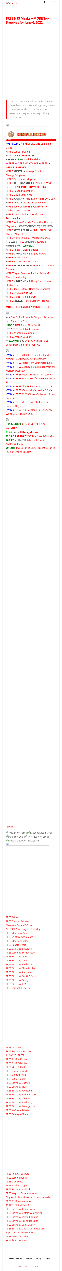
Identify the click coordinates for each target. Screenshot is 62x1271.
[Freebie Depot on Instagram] (22, 840)
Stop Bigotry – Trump (37, 300)
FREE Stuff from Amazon (19, 1201)
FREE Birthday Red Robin (19, 1090)
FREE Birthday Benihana (19, 964)
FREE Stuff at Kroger (17, 1059)
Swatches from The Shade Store (30, 202)
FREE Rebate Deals (16, 944)
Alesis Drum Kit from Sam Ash (38, 374)
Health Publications (24, 190)
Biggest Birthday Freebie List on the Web (28, 1197)
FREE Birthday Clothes (18, 1082)
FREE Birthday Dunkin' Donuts (22, 976)
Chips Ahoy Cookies (31, 325)
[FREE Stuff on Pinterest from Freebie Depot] (37, 836)
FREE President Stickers (18, 1051)
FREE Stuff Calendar (16, 1063)
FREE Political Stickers (17, 1173)
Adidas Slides (33, 159)
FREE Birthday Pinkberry (19, 1102)
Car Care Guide (21, 151)
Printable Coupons (29, 329)
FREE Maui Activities (16, 1067)
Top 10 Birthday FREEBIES (19, 1232)
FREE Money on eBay (17, 941)
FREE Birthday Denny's (18, 980)
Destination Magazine (25, 179)
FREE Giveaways (14, 1181)
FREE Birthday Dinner (17, 956)
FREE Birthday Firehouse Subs (22, 1220)
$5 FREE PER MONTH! (17, 1205)
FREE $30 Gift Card (16, 1074)
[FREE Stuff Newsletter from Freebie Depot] (15, 836)
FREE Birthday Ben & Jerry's (20, 1106)
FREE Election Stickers (17, 921)
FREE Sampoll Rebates (18, 988)
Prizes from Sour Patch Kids (37, 362)
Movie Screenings (22, 194)
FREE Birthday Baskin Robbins (22, 1217)
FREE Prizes (12, 917)
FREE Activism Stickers (18, 1236)
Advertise (29, 1259)
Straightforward (37, 253)
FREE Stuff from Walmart (19, 937)
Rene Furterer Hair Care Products (31, 289)
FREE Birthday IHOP (16, 1086)
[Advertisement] (31, 61)
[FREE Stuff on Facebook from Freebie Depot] (40, 832)
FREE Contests (13, 1047)
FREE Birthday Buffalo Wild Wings (24, 1212)
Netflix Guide (20, 257)
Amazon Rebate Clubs (25, 261)
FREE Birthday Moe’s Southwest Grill (25, 1228)
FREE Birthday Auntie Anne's (21, 1094)
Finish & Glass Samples (25, 249)
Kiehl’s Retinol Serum (24, 296)
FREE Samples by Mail (17, 1071)
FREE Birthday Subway (18, 1098)
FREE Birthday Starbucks (19, 972)
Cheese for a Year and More (37, 386)
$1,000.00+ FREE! (15, 1055)
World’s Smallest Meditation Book (31, 237)
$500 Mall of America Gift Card (38, 390)
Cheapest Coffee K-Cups (19, 925)
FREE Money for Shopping (20, 933)
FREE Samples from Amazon (21, 952)
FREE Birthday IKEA (16, 984)
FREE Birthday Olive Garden (21, 968)
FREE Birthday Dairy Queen (20, 1224)
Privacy (38, 1259)
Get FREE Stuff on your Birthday (23, 929)
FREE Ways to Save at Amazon (22, 1193)
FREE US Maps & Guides (19, 948)
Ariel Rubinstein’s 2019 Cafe (41, 198)
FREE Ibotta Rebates (17, 1240)
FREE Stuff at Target (16, 1185)
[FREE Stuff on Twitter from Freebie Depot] (17, 832)
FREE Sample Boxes (16, 1177)
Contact (47, 1259)
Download (41, 241)
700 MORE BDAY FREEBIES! (31, 187)
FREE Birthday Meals (17, 960)
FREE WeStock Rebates (18, 1110)
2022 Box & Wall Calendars (40, 436)
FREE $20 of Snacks (16, 1079)
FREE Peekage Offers (17, 1114)
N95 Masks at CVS (23, 292)
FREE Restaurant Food (18, 1189)
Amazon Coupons (23, 336)
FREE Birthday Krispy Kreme (21, 1209)
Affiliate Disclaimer (15, 1259)
